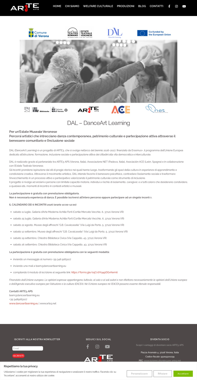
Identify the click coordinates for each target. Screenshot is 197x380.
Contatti (156, 6)
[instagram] (177, 5)
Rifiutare (162, 373)
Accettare (183, 373)
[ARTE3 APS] (24, 10)
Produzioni (125, 6)
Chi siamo (72, 6)
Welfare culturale (98, 6)
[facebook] (169, 5)
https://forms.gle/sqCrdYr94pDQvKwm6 (94, 272)
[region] (98, 371)
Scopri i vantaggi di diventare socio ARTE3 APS (160, 345)
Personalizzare (139, 373)
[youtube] (184, 5)
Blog (142, 6)
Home (57, 6)
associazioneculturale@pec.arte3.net (162, 360)
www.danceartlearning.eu (23, 303)
